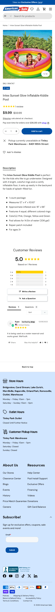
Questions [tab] (29, 307)
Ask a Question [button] (29, 298)
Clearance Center (12, 478)
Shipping (7, 118)
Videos (31, 495)
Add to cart (36, 131)
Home (5, 25)
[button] (44, 9)
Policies (6, 596)
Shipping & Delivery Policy (23, 596)
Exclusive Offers (36, 484)
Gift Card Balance (37, 506)
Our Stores (8, 472)
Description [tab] (9, 168)
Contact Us (27, 601)
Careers (7, 506)
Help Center (34, 472)
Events (6, 489)
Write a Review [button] (29, 291)
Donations (33, 501)
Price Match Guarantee (15, 501)
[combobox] (27, 16)
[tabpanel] (27, 202)
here (40, 2)
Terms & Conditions (11, 601)
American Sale (46, 605)
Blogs (5, 484)
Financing (33, 489)
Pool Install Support (38, 478)
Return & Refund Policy (12, 598)
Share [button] (13, 342)
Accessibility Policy (33, 598)
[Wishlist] (32, 9)
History (6, 495)
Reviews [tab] (12, 307)
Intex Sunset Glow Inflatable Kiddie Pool (26, 25)
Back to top (27, 367)
